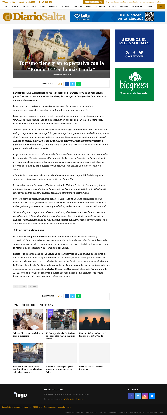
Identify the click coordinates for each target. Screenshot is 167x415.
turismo (32, 286)
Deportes (124, 6)
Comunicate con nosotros (73, 412)
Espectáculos (138, 6)
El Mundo (53, 6)
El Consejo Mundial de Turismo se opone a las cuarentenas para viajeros (61, 336)
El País (42, 6)
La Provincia (28, 6)
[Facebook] (131, 396)
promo (23, 286)
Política (89, 6)
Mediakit (103, 412)
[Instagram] (145, 396)
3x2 (15, 286)
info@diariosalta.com (73, 399)
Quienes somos (91, 412)
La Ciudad (15, 6)
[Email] (152, 396)
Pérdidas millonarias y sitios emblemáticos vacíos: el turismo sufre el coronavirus (28, 369)
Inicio (4, 6)
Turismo (112, 6)
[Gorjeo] (138, 396)
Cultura (150, 6)
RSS (161, 412)
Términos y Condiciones (118, 412)
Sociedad (65, 6)
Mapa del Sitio (152, 412)
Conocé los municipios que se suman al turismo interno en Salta (59, 369)
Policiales (77, 6)
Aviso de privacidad (137, 412)
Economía (100, 6)
